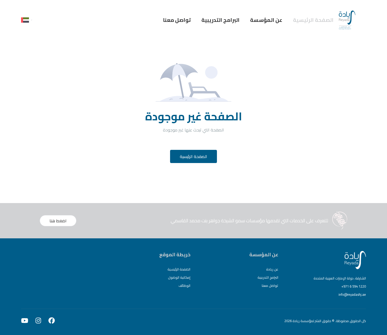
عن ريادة (272, 269)
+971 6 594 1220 (353, 286)
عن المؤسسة (266, 20)
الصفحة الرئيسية (313, 20)
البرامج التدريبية (220, 20)
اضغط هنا (58, 221)
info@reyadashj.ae (352, 294)
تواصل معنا (177, 20)
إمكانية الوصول (179, 277)
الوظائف (184, 285)
